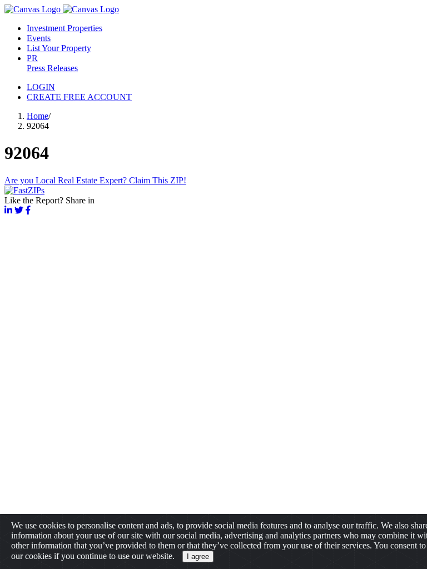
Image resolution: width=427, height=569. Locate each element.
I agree (198, 556)
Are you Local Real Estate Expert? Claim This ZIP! (95, 180)
